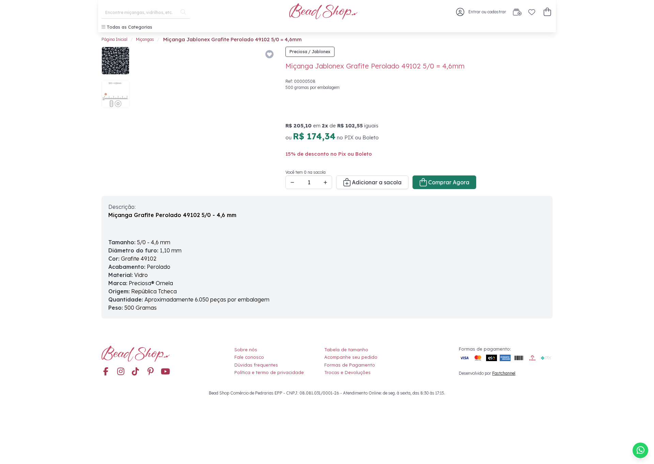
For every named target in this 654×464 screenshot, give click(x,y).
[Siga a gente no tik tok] (135, 372)
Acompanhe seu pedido (350, 357)
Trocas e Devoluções (347, 372)
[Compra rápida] (517, 12)
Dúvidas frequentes (256, 365)
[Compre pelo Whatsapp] (640, 450)
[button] (547, 12)
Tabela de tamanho (346, 349)
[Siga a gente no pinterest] (150, 372)
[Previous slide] (144, 117)
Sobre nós (245, 349)
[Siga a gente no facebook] (106, 372)
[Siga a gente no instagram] (120, 372)
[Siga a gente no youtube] (165, 372)
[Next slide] (266, 117)
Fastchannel (503, 373)
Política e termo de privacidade (269, 372)
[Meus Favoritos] (531, 12)
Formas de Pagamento (349, 365)
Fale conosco (249, 357)
